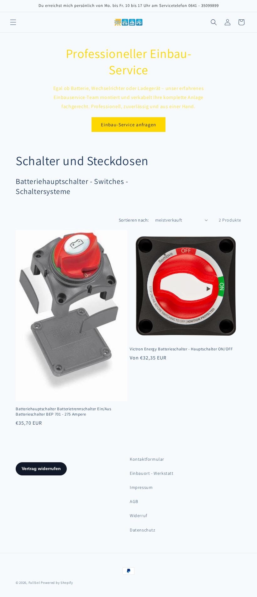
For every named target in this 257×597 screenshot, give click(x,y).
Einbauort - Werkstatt (152, 473)
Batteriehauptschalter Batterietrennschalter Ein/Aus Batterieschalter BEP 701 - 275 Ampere (63, 411)
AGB (134, 501)
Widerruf (138, 515)
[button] (13, 22)
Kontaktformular (147, 459)
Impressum (141, 487)
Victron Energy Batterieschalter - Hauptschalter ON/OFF (181, 349)
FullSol (34, 582)
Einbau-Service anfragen (128, 125)
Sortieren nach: (134, 220)
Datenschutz (142, 530)
